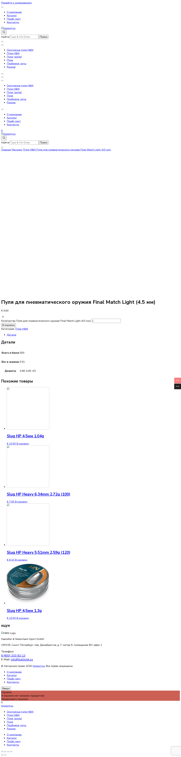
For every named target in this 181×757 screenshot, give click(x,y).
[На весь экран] (8, 751)
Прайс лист (14, 19)
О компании (14, 12)
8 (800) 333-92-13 (13, 655)
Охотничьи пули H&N (20, 50)
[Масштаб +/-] (11, 751)
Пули (10, 60)
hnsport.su (39, 666)
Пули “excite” (14, 56)
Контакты (13, 22)
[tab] (93, 335)
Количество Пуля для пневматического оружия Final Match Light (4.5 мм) (46, 321)
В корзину (8, 325)
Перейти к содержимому (16, 3)
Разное (11, 67)
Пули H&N (13, 53)
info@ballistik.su (22, 659)
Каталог (12, 15)
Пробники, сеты (16, 63)
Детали (11, 335)
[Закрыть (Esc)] (2, 751)
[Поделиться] (5, 751)
